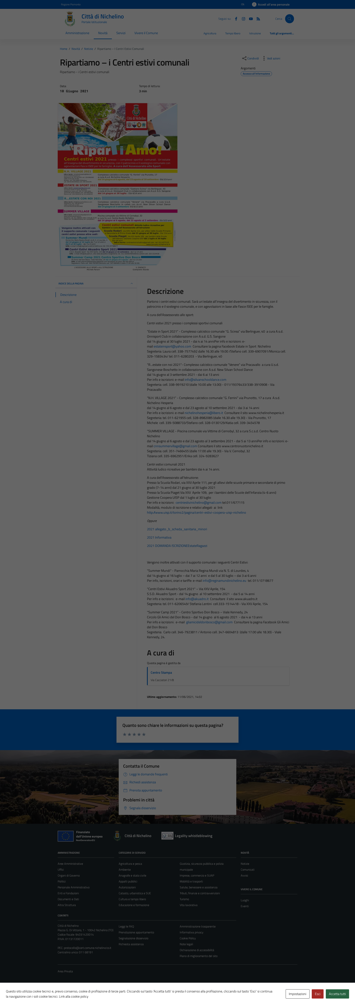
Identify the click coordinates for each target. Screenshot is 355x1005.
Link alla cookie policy (73, 996)
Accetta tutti (337, 993)
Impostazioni (297, 993)
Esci (317, 993)
